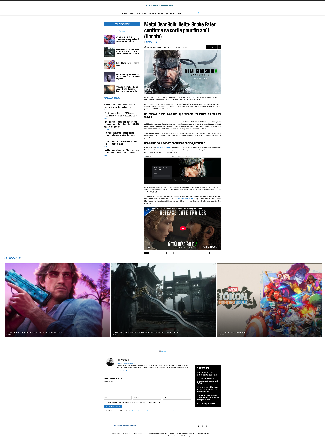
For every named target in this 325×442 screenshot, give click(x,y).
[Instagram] (120, 370)
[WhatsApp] (216, 47)
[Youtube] (126, 370)
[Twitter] (212, 47)
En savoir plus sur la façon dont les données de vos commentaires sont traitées (154, 411)
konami (170, 253)
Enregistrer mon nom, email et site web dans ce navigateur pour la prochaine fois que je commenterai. (133, 402)
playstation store (194, 253)
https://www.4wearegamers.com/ (126, 363)
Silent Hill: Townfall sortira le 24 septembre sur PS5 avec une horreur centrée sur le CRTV (121, 151)
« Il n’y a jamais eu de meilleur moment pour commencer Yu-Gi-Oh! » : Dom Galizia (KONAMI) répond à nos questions (121, 124)
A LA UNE (106, 129)
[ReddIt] (219, 47)
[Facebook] (208, 47)
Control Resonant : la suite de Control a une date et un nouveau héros (120, 142)
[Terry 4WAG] (145, 47)
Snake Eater (214, 253)
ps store (205, 253)
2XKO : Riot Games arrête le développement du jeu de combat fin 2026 (207, 381)
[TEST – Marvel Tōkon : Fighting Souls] (109, 64)
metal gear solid (180, 253)
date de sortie (155, 253)
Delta (164, 253)
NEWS (105, 109)
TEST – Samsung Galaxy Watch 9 (207, 404)
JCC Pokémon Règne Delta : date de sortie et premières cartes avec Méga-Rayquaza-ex (208, 389)
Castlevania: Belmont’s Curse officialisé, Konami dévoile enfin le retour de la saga (119, 134)
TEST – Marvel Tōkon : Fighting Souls (127, 64)
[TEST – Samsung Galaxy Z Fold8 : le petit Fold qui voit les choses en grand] (109, 77)
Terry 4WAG (157, 47)
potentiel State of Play (186, 199)
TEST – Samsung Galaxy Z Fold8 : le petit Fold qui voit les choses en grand (128, 76)
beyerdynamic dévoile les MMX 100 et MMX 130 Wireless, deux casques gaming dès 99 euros (208, 397)
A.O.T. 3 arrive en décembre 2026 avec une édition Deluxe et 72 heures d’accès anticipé (120, 114)
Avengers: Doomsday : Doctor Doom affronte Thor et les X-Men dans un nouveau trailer (127, 89)
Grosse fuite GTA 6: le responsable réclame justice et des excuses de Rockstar (127, 39)
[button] (199, 13)
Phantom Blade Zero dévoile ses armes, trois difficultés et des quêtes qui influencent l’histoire (128, 51)
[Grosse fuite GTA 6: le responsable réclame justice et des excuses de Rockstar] (109, 39)
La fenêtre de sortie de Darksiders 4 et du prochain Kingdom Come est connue (119, 105)
